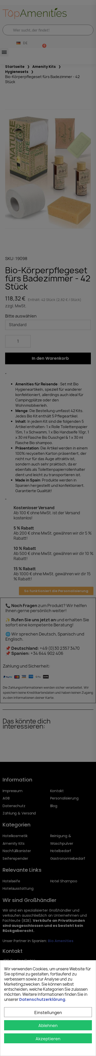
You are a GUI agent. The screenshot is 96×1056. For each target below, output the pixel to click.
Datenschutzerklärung (42, 999)
